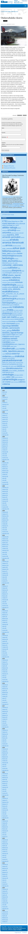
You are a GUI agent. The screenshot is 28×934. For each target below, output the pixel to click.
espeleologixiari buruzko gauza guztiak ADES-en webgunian (13, 204)
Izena (3, 128)
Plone (14, 929)
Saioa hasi (24, 0)
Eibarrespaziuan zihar (7, 197)
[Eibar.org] (7, 2)
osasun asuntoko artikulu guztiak (16, 206)
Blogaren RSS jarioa (9, 166)
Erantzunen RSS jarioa (9, 168)
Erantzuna (4, 137)
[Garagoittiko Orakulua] (9, 159)
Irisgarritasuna (18, 932)
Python (20, 929)
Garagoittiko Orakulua (9, 11)
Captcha (4, 142)
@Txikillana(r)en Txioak (8, 214)
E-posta (3, 132)
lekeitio (24, 115)
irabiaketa (19, 115)
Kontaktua (24, 932)
